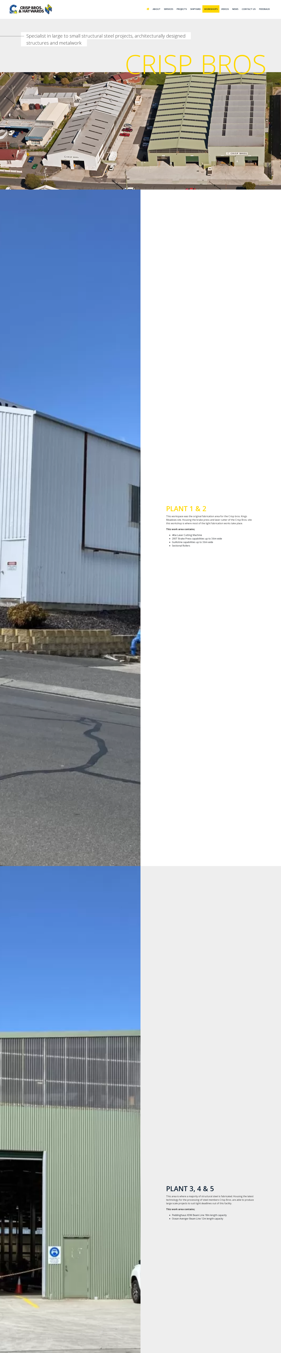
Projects (182, 8)
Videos (225, 8)
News (235, 8)
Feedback (264, 8)
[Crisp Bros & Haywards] (31, 9)
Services (168, 8)
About (156, 8)
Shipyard (195, 8)
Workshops (211, 8)
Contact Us (249, 8)
